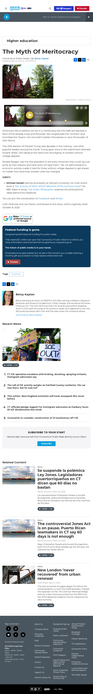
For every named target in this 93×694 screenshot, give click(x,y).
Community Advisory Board (41, 652)
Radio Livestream (60, 636)
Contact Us (39, 667)
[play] (7, 17)
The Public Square (79, 675)
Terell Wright (43, 583)
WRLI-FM (9, 657)
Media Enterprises (42, 657)
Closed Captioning (79, 639)
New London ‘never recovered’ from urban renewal (59, 574)
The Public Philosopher (40, 189)
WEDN (13, 650)
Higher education (22, 41)
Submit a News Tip (42, 678)
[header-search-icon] (50, 8)
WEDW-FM (9, 655)
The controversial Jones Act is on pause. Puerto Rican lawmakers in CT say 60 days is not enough (64, 530)
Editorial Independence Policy (78, 656)
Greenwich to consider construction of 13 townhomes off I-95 (42, 418)
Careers (38, 662)
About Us (39, 624)
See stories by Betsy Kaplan (29, 315)
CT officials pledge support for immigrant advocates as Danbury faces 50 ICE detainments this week (47, 408)
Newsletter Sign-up (61, 624)
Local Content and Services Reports (79, 669)
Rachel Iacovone (45, 492)
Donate (83, 8)
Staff (37, 641)
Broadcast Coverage (76, 633)
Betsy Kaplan (42, 58)
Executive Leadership (39, 635)
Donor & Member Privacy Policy (60, 671)
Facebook (44, 198)
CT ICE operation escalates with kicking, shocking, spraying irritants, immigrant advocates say (47, 375)
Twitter (59, 198)
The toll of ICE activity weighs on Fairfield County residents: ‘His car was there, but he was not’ (46, 386)
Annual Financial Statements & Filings (78, 626)
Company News (41, 629)
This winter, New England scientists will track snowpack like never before (45, 397)
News (40, 467)
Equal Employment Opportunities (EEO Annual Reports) (61, 663)
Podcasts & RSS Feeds (60, 630)
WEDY (7, 653)
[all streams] (89, 17)
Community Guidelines (58, 650)
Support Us (39, 673)
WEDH (7, 650)
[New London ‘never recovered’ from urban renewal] (18, 575)
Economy (16, 274)
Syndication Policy (79, 649)
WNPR (16, 655)
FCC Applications (79, 644)
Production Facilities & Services (80, 663)
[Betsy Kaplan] (7, 298)
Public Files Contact (12, 659)
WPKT (22, 655)
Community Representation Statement (59, 642)
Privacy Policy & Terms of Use (60, 678)
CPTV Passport (59, 655)
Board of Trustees (42, 646)
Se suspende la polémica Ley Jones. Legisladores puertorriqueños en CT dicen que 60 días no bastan (61, 479)
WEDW (19, 650)
